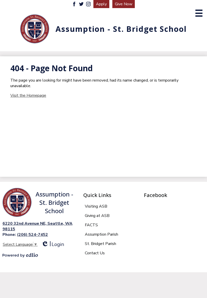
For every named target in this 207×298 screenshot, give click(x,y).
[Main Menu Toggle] (198, 13)
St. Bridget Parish (100, 243)
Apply (101, 4)
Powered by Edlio (20, 255)
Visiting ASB (96, 206)
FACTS (91, 225)
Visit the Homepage (28, 95)
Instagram (88, 4)
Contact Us (95, 253)
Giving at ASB (97, 215)
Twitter (81, 4)
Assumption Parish (101, 234)
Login (52, 244)
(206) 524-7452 (32, 234)
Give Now (123, 4)
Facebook (74, 4)
